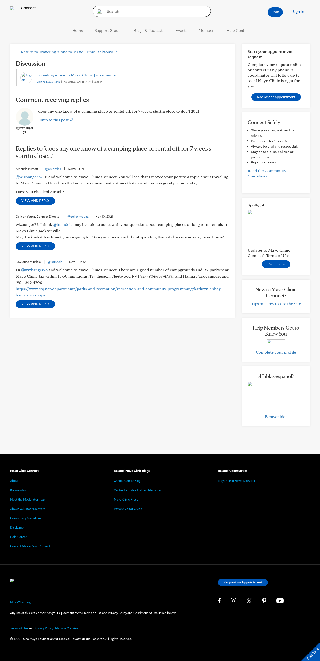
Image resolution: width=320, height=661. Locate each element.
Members (207, 30)
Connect (28, 7)
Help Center (237, 30)
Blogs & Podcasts (149, 30)
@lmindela (63, 224)
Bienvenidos (276, 416)
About (14, 481)
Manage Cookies (66, 628)
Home (77, 30)
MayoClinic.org (20, 602)
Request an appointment (276, 96)
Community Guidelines (25, 518)
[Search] (98, 11)
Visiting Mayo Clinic (48, 81)
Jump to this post (54, 119)
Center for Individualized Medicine (137, 490)
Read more (276, 264)
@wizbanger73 (29, 176)
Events (181, 30)
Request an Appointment (242, 582)
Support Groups (108, 30)
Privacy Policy (43, 628)
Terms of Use (19, 628)
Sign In (298, 11)
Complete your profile (276, 352)
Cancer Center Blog (127, 481)
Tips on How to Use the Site (276, 303)
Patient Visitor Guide (128, 509)
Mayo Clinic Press (126, 499)
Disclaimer (17, 527)
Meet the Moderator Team (28, 499)
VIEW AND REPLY (35, 200)
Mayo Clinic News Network (236, 481)
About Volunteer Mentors (27, 509)
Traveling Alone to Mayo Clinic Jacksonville (76, 74)
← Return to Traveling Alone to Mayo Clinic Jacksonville (67, 51)
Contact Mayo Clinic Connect (30, 546)
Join (275, 11)
